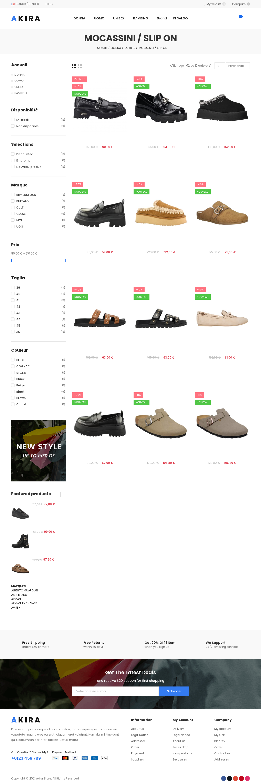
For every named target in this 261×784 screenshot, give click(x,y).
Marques (18, 586)
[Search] (231, 18)
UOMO (19, 81)
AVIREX (15, 608)
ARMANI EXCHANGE (24, 603)
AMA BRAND (19, 595)
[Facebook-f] (223, 778)
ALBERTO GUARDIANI (25, 590)
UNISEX (19, 87)
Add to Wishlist (117, 89)
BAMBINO (20, 93)
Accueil (19, 64)
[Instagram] (247, 778)
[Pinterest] (241, 778)
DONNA (19, 75)
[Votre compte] (248, 18)
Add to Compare (117, 80)
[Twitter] (229, 778)
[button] (58, 494)
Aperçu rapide (117, 97)
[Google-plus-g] (235, 778)
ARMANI (16, 599)
